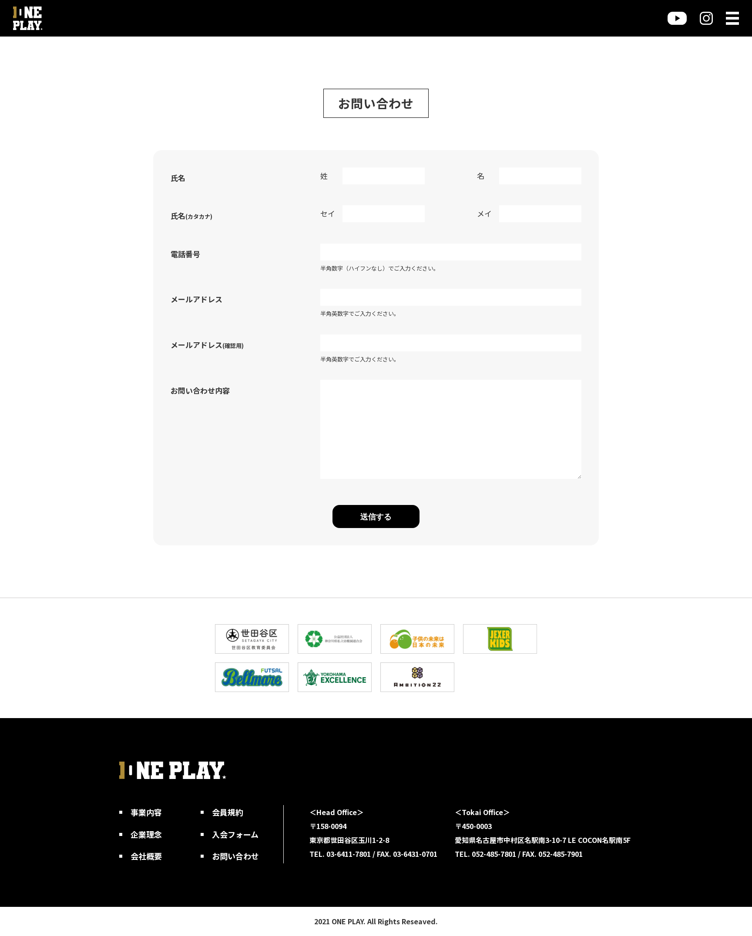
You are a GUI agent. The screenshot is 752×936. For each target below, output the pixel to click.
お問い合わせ (235, 856)
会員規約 (227, 812)
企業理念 (146, 834)
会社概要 (146, 856)
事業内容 (146, 812)
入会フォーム (235, 834)
